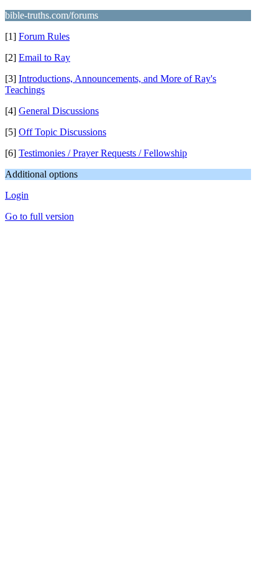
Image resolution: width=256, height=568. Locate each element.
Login (17, 195)
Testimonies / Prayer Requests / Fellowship (103, 153)
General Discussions (59, 111)
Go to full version (39, 216)
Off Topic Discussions (62, 132)
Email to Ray (44, 57)
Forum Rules (44, 36)
